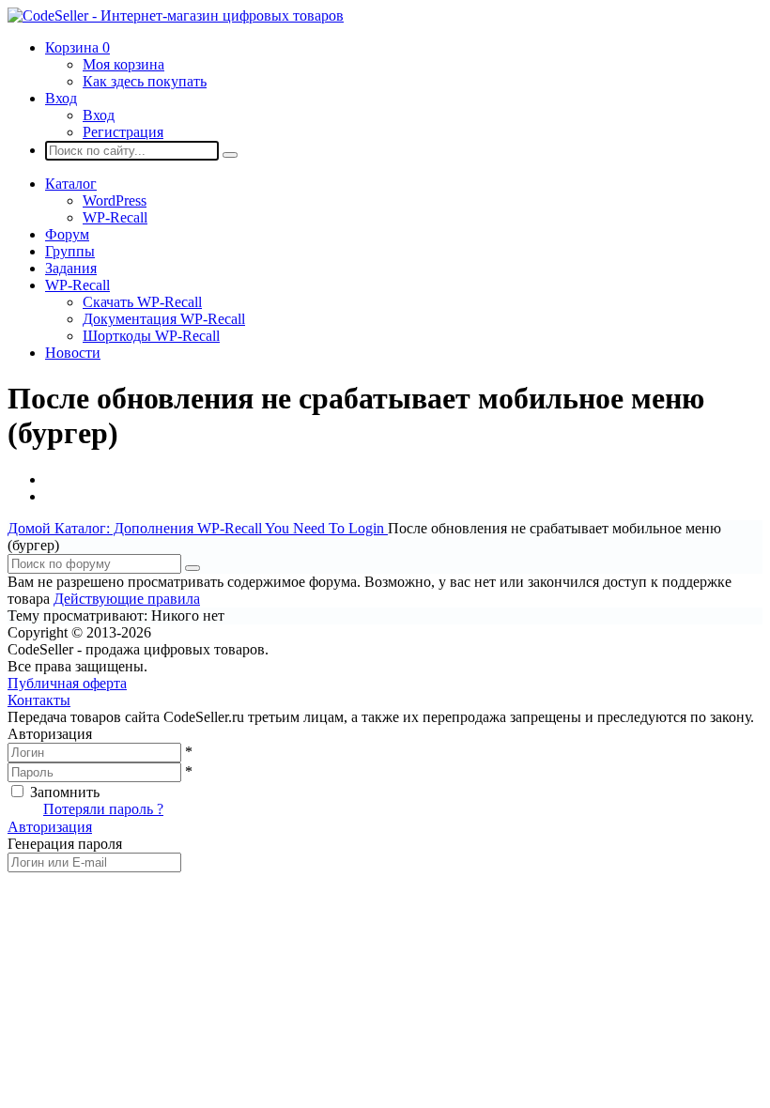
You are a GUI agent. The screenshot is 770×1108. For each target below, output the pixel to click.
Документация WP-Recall (164, 319)
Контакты (39, 700)
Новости (72, 353)
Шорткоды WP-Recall (151, 336)
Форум (67, 234)
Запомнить (65, 792)
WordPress (114, 200)
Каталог (71, 184)
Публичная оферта (67, 683)
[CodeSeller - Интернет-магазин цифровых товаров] (176, 15)
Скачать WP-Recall (142, 302)
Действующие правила (127, 599)
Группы (70, 251)
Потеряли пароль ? (103, 809)
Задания (71, 268)
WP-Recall (115, 217)
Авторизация (50, 827)
